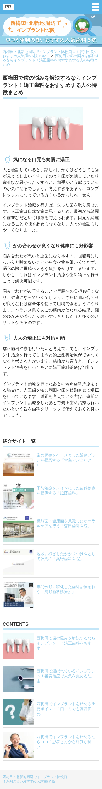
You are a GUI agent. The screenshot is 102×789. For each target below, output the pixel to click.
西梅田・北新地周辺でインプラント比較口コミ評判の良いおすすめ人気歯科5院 (37, 779)
